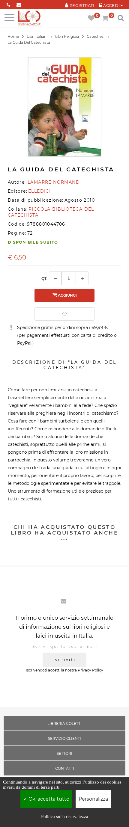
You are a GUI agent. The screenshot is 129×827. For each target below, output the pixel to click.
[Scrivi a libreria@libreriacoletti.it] (19, 3)
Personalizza (93, 799)
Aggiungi (67, 295)
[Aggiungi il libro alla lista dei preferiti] (64, 314)
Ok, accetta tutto (48, 799)
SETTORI (64, 753)
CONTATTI (64, 768)
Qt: (44, 278)
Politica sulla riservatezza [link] (64, 816)
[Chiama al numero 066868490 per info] (9, 3)
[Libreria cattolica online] (29, 18)
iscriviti (64, 659)
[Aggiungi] (82, 278)
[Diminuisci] (55, 278)
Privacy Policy (90, 670)
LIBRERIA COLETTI (64, 723)
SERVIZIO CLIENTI (64, 738)
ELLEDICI (39, 191)
